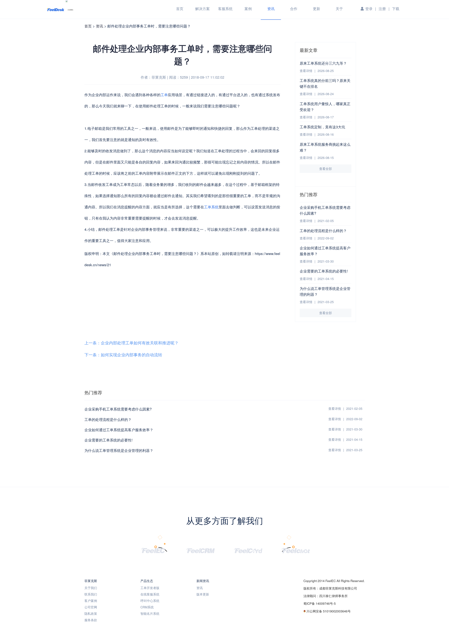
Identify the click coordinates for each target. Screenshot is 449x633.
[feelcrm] (200, 550)
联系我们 (90, 594)
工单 (164, 94)
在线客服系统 (149, 594)
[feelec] (153, 550)
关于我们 (90, 587)
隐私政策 (90, 613)
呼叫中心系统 (149, 600)
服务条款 (90, 620)
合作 (293, 8)
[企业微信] (69, 9)
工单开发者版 (149, 587)
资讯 (271, 9)
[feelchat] (295, 550)
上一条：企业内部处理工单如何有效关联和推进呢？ (131, 343)
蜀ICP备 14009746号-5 (319, 603)
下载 (395, 8)
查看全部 (325, 168)
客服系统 (225, 8)
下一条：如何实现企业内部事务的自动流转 (123, 354)
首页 (179, 8)
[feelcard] (248, 550)
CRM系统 (147, 607)
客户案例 (90, 600)
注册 (382, 8)
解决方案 (202, 8)
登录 (369, 8)
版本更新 (202, 594)
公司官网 (90, 607)
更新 (316, 8)
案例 (248, 8)
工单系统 (211, 206)
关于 (339, 8)
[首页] (56, 9)
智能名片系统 (149, 613)
